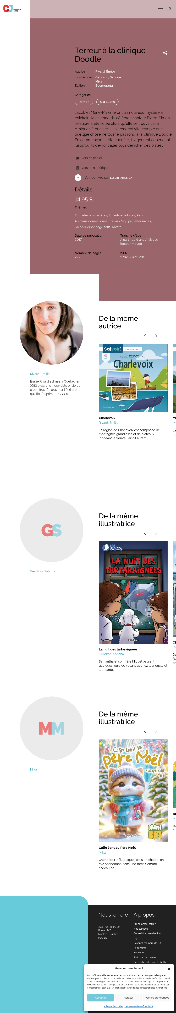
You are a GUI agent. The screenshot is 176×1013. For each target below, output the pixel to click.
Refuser (128, 997)
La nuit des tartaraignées (118, 649)
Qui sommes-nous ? (145, 924)
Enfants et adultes (122, 215)
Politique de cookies (113, 1006)
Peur (140, 215)
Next (156, 335)
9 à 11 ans (107, 102)
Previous (145, 335)
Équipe (137, 938)
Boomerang (104, 85)
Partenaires (140, 947)
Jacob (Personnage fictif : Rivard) (98, 227)
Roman (84, 102)
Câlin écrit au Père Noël (117, 847)
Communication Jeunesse (12, 8)
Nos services (141, 928)
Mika (98, 81)
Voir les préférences (157, 997)
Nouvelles (139, 952)
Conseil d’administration (147, 933)
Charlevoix (107, 418)
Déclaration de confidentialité (139, 1006)
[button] (169, 968)
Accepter (100, 997)
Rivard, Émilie (105, 71)
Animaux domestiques (91, 221)
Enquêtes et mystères (91, 215)
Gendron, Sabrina (108, 77)
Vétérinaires (142, 221)
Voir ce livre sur (108, 177)
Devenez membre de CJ (147, 943)
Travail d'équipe (120, 221)
